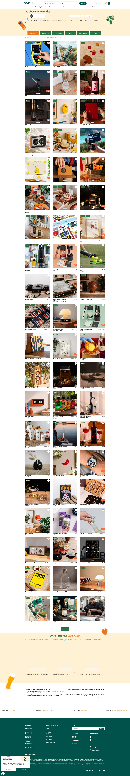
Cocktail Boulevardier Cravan (86, 95)
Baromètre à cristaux (57, 95)
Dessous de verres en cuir (58, 562)
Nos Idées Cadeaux (28, 728)
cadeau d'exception (77, 759)
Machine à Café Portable (58, 66)
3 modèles (55, 447)
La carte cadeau (48, 743)
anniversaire (95, 764)
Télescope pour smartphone (31, 95)
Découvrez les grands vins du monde (86, 330)
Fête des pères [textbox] (39, 16)
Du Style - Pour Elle (28, 733)
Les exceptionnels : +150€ (29, 747)
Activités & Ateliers (90, 6)
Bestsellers (49, 6)
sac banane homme (75, 763)
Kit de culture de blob (29, 183)
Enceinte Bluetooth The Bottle (31, 387)
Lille (72, 746)
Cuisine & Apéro (68, 6)
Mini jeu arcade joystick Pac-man (32, 66)
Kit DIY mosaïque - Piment (58, 475)
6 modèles (27, 447)
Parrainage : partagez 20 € (50, 742)
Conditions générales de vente (51, 731)
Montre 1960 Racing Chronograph (84, 476)
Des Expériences (28, 737)
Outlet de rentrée (35, 6)
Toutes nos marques (28, 741)
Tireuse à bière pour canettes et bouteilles (32, 270)
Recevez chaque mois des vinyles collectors (60, 300)
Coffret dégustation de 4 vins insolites (59, 270)
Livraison (47, 728)
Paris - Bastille (74, 743)
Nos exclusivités (61, 6)
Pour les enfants (28, 736)
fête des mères (90, 764)
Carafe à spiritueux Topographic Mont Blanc (61, 592)
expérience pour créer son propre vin (73, 695)
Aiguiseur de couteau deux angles (87, 387)
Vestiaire (74, 6)
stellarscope (59, 694)
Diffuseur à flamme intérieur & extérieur (31, 125)
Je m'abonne (101, 728)
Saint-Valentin (99, 764)
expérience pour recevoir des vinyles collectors (94, 697)
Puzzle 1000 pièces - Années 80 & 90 (60, 240)
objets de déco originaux (84, 763)
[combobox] (37, 16)
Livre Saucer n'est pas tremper (31, 591)
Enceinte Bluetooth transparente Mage (29, 155)
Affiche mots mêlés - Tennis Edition (86, 241)
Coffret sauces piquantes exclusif (58, 417)
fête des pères (85, 764)
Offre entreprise (48, 733)
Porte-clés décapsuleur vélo (86, 533)
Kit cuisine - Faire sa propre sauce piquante (32, 212)
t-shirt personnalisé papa (49, 763)
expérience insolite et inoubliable (81, 689)
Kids (95, 6)
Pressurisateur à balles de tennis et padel (87, 270)
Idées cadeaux (55, 6)
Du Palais (27, 731)
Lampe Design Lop (84, 358)
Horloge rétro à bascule (30, 416)
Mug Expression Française (30, 446)
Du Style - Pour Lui (28, 732)
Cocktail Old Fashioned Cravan (86, 183)
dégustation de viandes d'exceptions (73, 697)
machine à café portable (48, 694)
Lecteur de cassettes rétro (58, 183)
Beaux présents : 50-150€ (29, 746)
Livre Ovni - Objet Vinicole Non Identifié (59, 505)
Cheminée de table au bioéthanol (60, 446)
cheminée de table (29, 695)
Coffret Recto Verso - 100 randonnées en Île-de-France (33, 623)
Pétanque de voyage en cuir (86, 66)
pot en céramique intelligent (39, 763)
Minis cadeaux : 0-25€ (29, 743)
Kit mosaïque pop (29, 533)
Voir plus (65, 629)
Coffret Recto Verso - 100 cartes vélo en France (60, 534)
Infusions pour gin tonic (85, 504)
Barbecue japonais (29, 299)
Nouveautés (43, 6)
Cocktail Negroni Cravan (85, 446)
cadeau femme (63, 759)
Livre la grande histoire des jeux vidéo (33, 358)
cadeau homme (54, 759)
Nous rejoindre (48, 732)
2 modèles (55, 241)
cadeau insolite (69, 759)
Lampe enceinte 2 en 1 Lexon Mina (86, 592)
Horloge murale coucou (58, 124)
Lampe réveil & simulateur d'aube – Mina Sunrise (58, 330)
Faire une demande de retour (97, 740)
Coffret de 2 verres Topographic (32, 504)
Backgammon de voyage (30, 329)
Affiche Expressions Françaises (59, 358)
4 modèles (55, 563)
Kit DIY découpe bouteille (30, 240)
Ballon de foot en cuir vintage (86, 299)
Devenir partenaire (49, 736)
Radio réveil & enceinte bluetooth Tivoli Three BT (30, 563)
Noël (81, 764)
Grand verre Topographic (58, 387)
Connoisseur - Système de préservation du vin (85, 417)
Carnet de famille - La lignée (86, 124)
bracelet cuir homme (66, 763)
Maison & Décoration (81, 6)
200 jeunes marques (53, 760)
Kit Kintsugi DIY (28, 475)
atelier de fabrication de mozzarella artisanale (92, 695)
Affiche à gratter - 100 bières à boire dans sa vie (87, 563)
